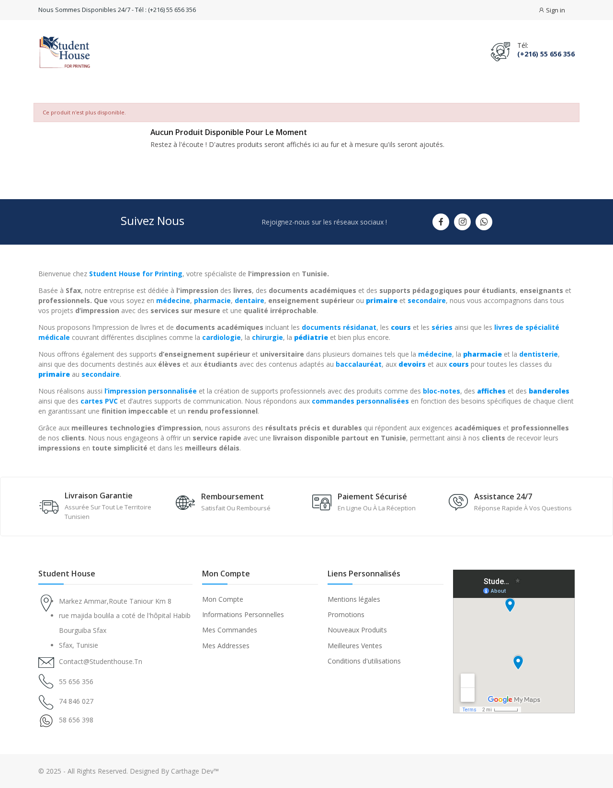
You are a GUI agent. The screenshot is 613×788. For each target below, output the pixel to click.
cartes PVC (99, 400)
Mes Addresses (226, 645)
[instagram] (462, 222)
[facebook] (440, 222)
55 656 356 (76, 681)
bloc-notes (441, 390)
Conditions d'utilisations (364, 660)
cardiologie (221, 337)
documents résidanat (339, 327)
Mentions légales (354, 599)
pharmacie (212, 300)
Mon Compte (222, 599)
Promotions (346, 614)
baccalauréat (359, 364)
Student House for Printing (135, 273)
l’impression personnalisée (150, 390)
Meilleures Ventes (355, 645)
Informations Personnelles (243, 614)
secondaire (427, 300)
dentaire (249, 300)
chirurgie (267, 337)
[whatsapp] (484, 222)
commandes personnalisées (360, 400)
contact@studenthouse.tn (100, 661)
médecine (173, 300)
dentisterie (538, 354)
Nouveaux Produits (357, 629)
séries (442, 327)
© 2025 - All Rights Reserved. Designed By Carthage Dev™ (128, 771)
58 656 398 (76, 719)
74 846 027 (76, 701)
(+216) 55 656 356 (546, 54)
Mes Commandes (229, 629)
